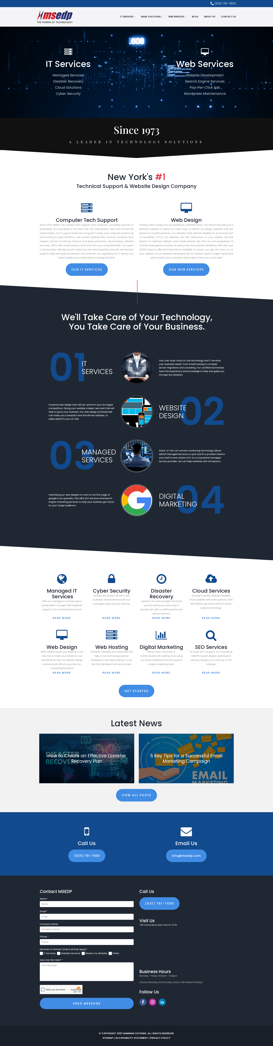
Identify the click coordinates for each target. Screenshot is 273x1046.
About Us (209, 16)
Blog (195, 16)
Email (44, 911)
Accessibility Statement (131, 1038)
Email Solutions (151, 16)
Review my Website (96, 953)
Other (116, 953)
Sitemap (108, 1038)
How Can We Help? (51, 960)
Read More (62, 618)
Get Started (136, 691)
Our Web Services (186, 269)
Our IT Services (86, 269)
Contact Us (228, 16)
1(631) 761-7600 (87, 856)
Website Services (70, 953)
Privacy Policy (160, 1038)
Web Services (176, 16)
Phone (44, 936)
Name (44, 898)
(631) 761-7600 (159, 903)
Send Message (87, 1003)
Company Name (49, 924)
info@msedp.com (186, 856)
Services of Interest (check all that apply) (63, 949)
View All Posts (136, 795)
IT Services (126, 16)
